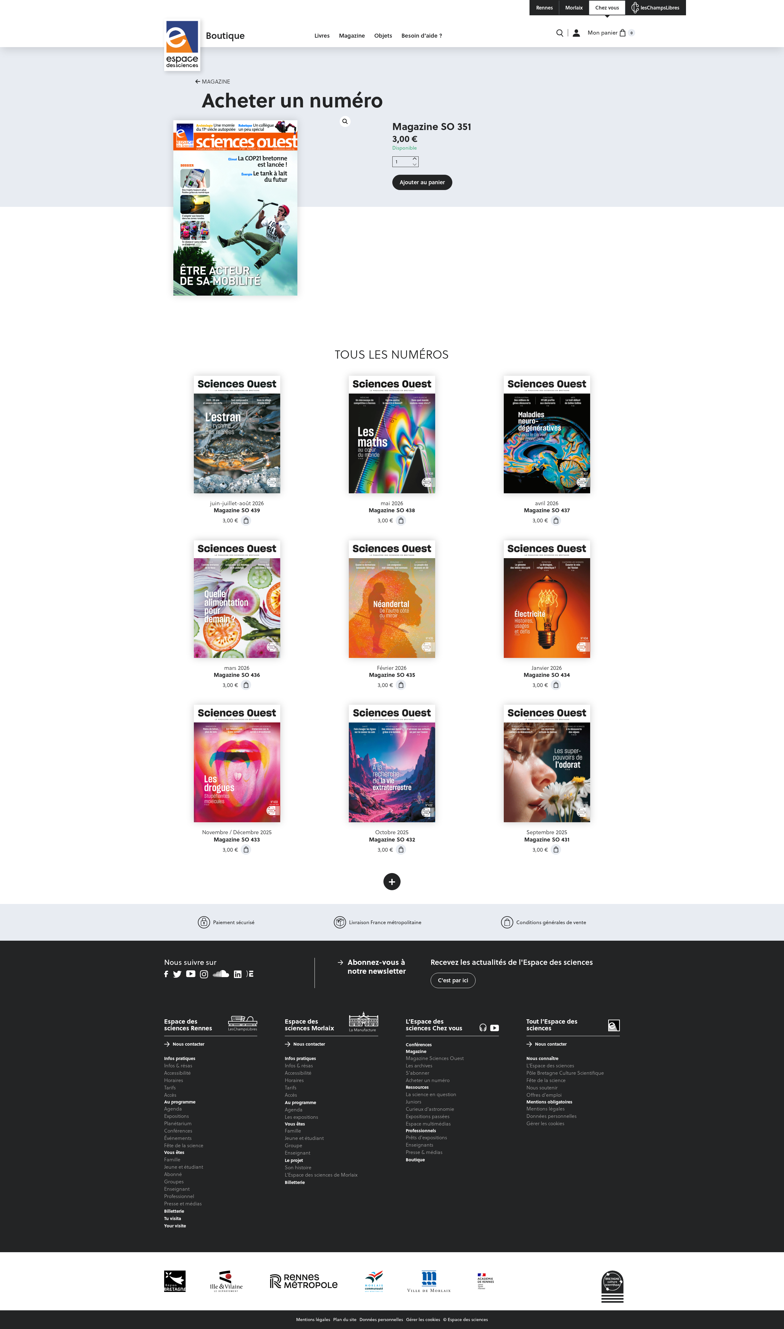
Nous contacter (188, 1044)
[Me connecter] (576, 33)
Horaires (173, 1080)
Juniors (413, 1101)
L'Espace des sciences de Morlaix (321, 1174)
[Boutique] (182, 32)
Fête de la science (183, 1145)
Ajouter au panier (422, 182)
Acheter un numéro (428, 1080)
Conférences (178, 1130)
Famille (172, 1159)
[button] (345, 121)
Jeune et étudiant (183, 1166)
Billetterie (174, 1211)
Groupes (174, 1181)
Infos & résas (178, 1065)
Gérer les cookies (545, 1123)
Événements (178, 1138)
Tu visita (172, 1218)
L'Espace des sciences (550, 1065)
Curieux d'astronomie (430, 1109)
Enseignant (177, 1188)
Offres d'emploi (544, 1095)
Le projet (294, 1160)
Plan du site (344, 1319)
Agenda (173, 1108)
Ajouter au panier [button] (246, 520)
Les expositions (301, 1117)
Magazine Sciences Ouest (435, 1058)
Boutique (415, 1159)
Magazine (352, 35)
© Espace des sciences (465, 1319)
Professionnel (179, 1196)
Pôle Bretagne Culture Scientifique (565, 1073)
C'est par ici (453, 980)
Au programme (300, 1102)
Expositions (176, 1116)
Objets (383, 35)
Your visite (175, 1226)
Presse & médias (424, 1152)
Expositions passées (428, 1116)
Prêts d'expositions (426, 1137)
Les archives (419, 1065)
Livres (322, 35)
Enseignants (419, 1144)
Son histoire (298, 1167)
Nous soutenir (542, 1087)
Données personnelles (551, 1116)
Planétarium (178, 1123)
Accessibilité (177, 1073)
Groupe (293, 1145)
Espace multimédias (428, 1123)
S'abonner (417, 1073)
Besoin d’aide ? (421, 35)
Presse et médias (183, 1203)
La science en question (431, 1094)
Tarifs (170, 1087)
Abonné (173, 1174)
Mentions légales (545, 1108)
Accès (170, 1095)
